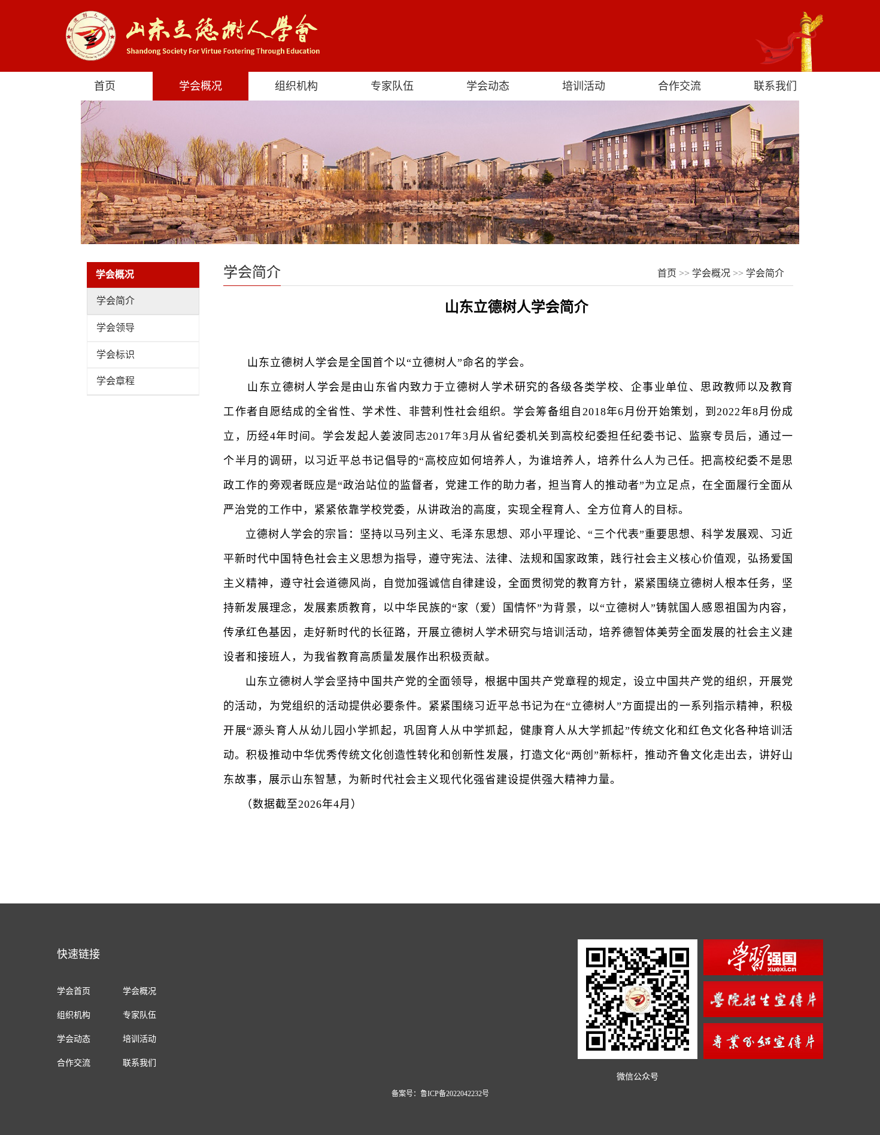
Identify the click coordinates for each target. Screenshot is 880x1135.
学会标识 (115, 354)
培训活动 (583, 86)
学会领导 (115, 327)
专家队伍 (392, 86)
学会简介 (115, 301)
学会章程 (115, 381)
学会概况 (200, 86)
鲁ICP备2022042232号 (454, 1094)
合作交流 (679, 86)
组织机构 (296, 86)
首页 (105, 86)
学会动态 (487, 86)
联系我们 (775, 86)
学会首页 (73, 991)
